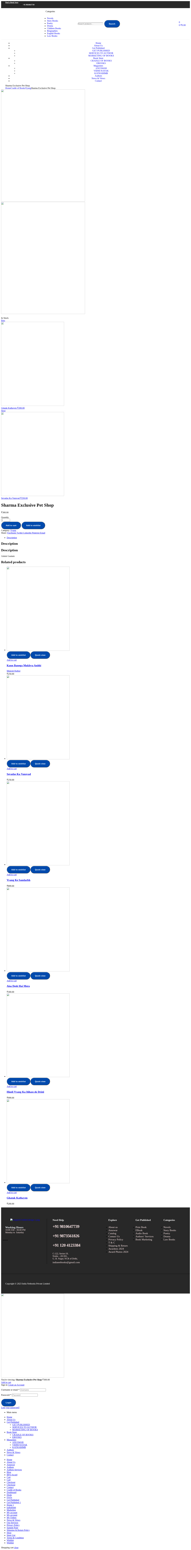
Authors (10, 1450)
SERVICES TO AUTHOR (24, 1427)
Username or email (10, 1390)
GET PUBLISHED (21, 1424)
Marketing (11, 1510)
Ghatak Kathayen (17, 1197)
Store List (11, 1535)
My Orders (11, 1517)
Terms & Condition (15, 1538)
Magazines (11, 1440)
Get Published (13, 1422)
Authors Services (14, 1470)
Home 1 (10, 1505)
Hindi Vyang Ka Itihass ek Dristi (25, 1091)
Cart (8, 1477)
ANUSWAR (18, 1442)
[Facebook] (167, 4)
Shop (9, 1533)
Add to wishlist (33, 525)
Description (12, 537)
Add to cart (11, 525)
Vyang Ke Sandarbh (18, 880)
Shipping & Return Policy (18, 1530)
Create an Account (16, 1385)
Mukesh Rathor (13, 671)
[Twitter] (171, 4)
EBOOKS (17, 1437)
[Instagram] (175, 4)
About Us (11, 1419)
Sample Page (12, 1527)
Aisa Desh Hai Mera (18, 986)
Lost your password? (10, 1407)
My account (12, 1512)
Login (8, 1402)
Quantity (5, 517)
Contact (10, 1455)
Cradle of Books (18, 88)
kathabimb (11, 1507)
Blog (9, 1472)
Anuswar (11, 1464)
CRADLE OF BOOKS (22, 1435)
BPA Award (12, 1475)
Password (6, 1395)
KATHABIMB (19, 1447)
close (16, 1547)
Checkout (11, 1482)
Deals (9, 1495)
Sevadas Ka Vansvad (19, 774)
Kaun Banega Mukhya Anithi (24, 665)
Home (8, 88)
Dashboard (11, 1492)
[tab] (98, 537)
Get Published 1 (14, 1502)
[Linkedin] (179, 4)
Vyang (28, 88)
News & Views (13, 1452)
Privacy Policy (13, 1525)
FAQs (9, 1497)
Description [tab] (9, 543)
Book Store (12, 1432)
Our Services (12, 1522)
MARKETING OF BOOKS (25, 1429)
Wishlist (10, 1540)
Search (112, 24)
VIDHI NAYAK (19, 1445)
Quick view (40, 655)
